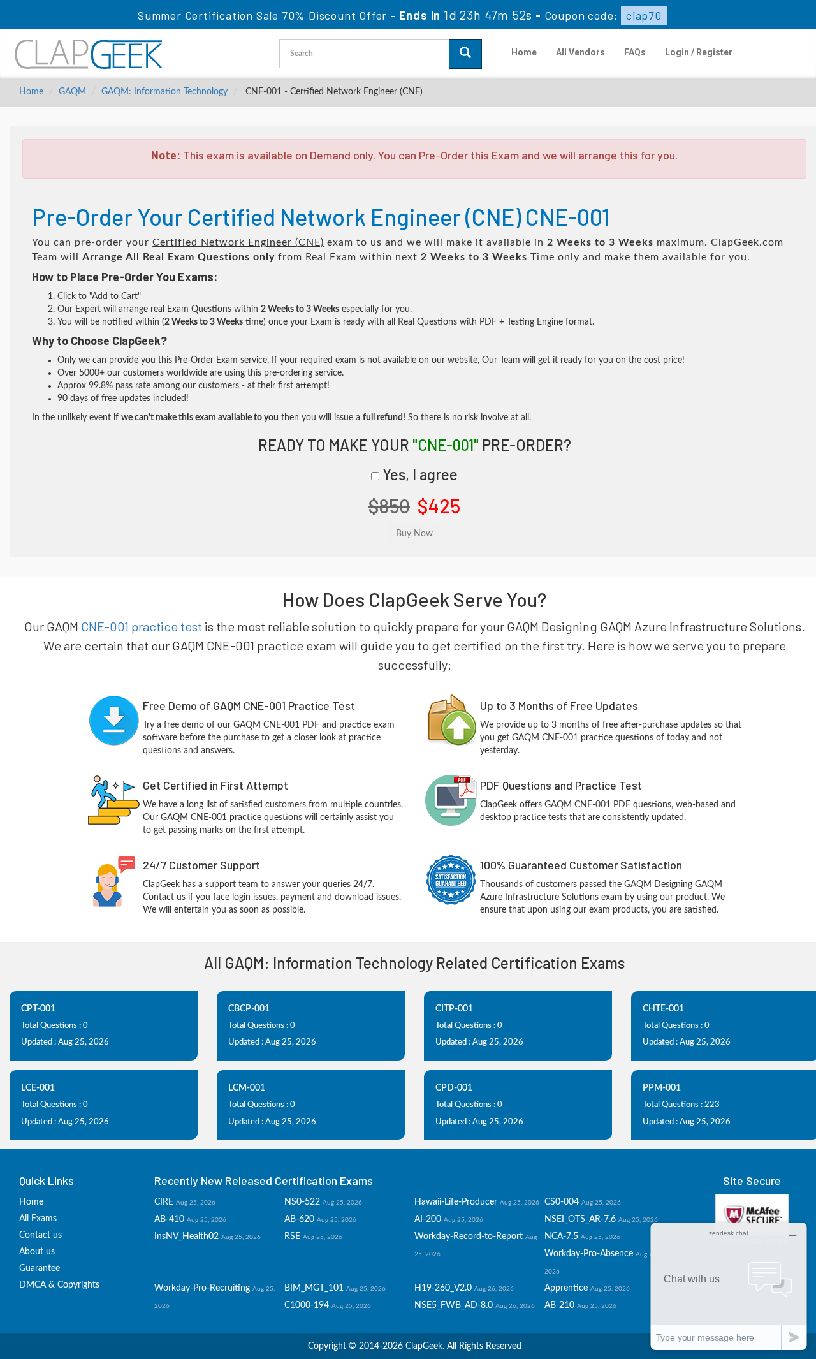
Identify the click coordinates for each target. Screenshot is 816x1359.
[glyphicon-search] (465, 54)
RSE (292, 1236)
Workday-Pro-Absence (588, 1253)
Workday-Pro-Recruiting (202, 1288)
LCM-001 (246, 1088)
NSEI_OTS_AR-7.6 (580, 1219)
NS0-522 (302, 1202)
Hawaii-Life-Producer (455, 1202)
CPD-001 (453, 1088)
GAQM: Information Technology (164, 91)
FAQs (635, 52)
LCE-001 (38, 1088)
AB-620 (299, 1219)
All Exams (38, 1218)
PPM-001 (662, 1088)
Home (524, 52)
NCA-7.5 (561, 1236)
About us (37, 1251)
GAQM (72, 91)
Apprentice (566, 1288)
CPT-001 (38, 1008)
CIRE (163, 1202)
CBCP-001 (249, 1008)
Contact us (40, 1235)
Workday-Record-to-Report (468, 1236)
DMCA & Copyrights (59, 1285)
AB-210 (559, 1305)
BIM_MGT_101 (314, 1288)
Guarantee (39, 1268)
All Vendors (580, 52)
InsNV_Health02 (186, 1236)
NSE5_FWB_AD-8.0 (453, 1305)
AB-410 (169, 1219)
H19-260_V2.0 (443, 1288)
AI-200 (427, 1219)
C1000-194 (306, 1305)
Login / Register (698, 52)
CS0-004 (561, 1202)
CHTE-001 (663, 1008)
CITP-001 (454, 1008)
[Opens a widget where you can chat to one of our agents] (729, 1286)
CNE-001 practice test (141, 626)
